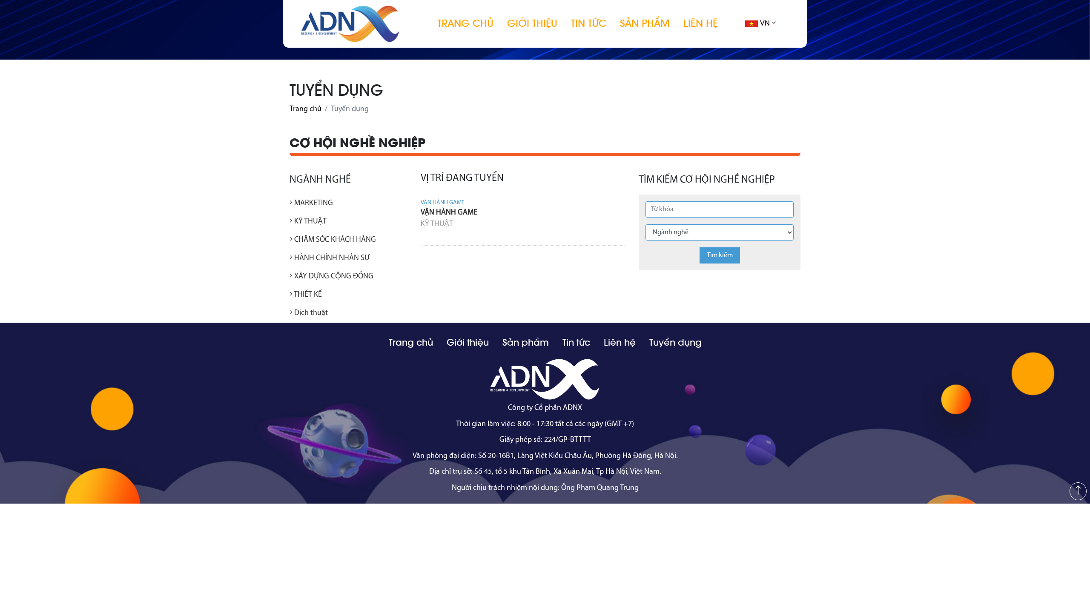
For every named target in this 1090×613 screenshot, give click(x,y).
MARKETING (313, 203)
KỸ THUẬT (310, 222)
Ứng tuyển (608, 236)
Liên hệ (700, 23)
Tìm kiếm (720, 255)
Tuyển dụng (675, 342)
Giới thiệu (532, 23)
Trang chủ (465, 23)
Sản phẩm (645, 23)
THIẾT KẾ (307, 295)
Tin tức (588, 23)
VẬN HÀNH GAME (449, 213)
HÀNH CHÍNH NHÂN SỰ (331, 258)
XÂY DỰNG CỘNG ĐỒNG (333, 277)
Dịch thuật (310, 313)
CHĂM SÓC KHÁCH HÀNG (334, 240)
